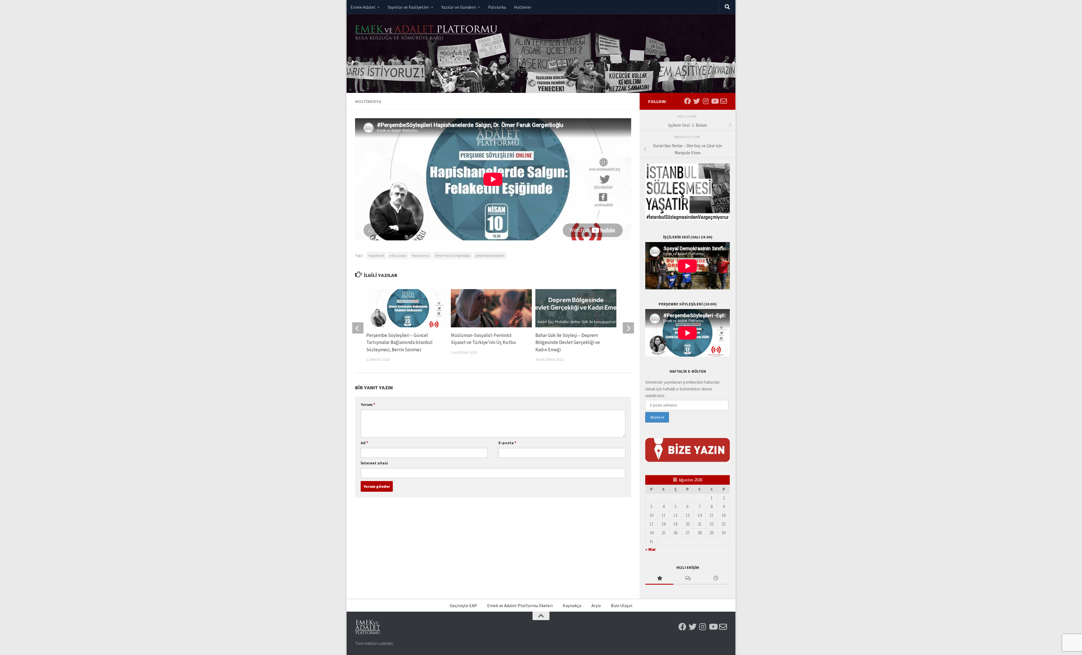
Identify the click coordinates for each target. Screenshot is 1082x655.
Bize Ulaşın (621, 605)
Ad (364, 442)
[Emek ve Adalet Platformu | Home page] (427, 33)
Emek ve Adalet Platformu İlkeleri (520, 605)
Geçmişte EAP (463, 605)
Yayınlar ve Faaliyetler (408, 7)
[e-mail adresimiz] (723, 101)
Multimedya (368, 101)
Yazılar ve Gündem (458, 7)
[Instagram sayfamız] (705, 101)
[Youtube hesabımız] (714, 101)
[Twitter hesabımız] (696, 101)
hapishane (376, 255)
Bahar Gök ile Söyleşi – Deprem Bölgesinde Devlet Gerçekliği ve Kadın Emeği (567, 342)
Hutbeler (522, 7)
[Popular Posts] (659, 579)
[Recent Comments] (687, 579)
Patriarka (497, 7)
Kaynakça (572, 605)
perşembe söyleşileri (490, 255)
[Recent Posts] (716, 579)
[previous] (357, 328)
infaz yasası (398, 255)
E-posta (507, 442)
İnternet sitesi (374, 463)
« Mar (650, 549)
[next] (628, 328)
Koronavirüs (420, 255)
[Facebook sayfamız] (687, 101)
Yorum (368, 404)
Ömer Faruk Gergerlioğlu (452, 255)
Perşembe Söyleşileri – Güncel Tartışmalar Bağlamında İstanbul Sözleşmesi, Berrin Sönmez (399, 342)
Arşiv (596, 605)
